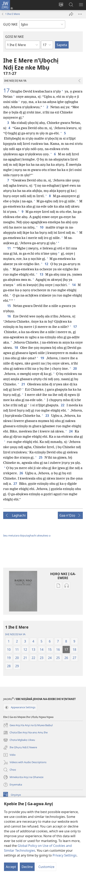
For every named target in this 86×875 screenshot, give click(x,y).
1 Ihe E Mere (12, 14)
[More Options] (80, 14)
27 (15, 483)
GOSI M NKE (14, 36)
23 (47, 415)
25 (41, 457)
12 (47, 264)
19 (42, 358)
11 (9, 248)
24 (71, 431)
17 (6, 90)
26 (21, 473)
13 (42, 274)
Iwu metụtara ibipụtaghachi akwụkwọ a (26, 535)
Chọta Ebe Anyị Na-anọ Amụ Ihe (25, 733)
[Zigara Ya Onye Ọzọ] (71, 14)
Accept (11, 867)
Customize (46, 867)
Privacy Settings (65, 855)
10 (42, 227)
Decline (27, 867)
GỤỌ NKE (10, 24)
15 (9, 305)
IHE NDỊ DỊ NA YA (15, 634)
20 (75, 368)
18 (16, 347)
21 (23, 384)
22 (63, 405)
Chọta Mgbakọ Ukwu (19, 740)
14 (74, 284)
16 (9, 316)
